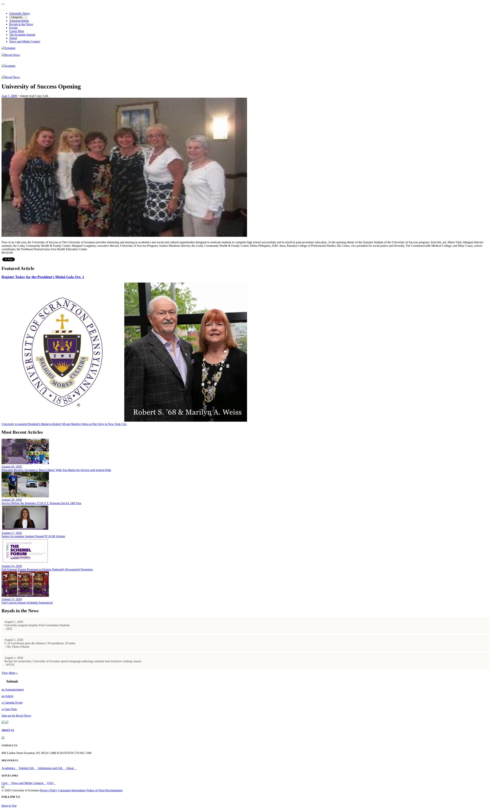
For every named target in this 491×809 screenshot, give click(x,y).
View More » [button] (10, 673)
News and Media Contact (24, 41)
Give (5, 783)
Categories (17, 17)
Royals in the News (21, 24)
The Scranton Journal (22, 34)
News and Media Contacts (27, 783)
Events (13, 27)
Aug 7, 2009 (9, 96)
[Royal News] (11, 55)
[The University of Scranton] (8, 48)
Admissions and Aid (50, 768)
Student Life (27, 768)
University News (19, 13)
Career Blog (16, 31)
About (13, 38)
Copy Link (41, 96)
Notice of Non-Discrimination (104, 790)
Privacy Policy (48, 790)
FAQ (50, 783)
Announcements (19, 20)
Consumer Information (72, 790)
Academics (9, 768)
